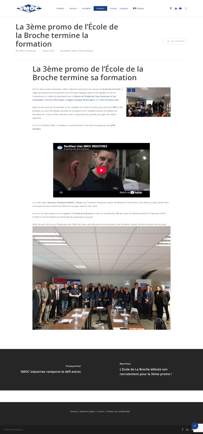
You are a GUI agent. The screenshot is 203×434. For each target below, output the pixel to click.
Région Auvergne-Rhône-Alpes (80, 100)
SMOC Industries (27, 50)
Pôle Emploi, (59, 100)
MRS (115, 107)
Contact (100, 411)
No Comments (177, 41)
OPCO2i (48, 100)
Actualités (65, 50)
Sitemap (74, 411)
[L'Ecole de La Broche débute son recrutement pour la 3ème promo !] (152, 369)
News (74, 50)
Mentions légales (87, 411)
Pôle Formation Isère (109, 100)
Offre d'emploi (85, 50)
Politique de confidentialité (118, 411)
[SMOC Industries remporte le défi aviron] (51, 369)
